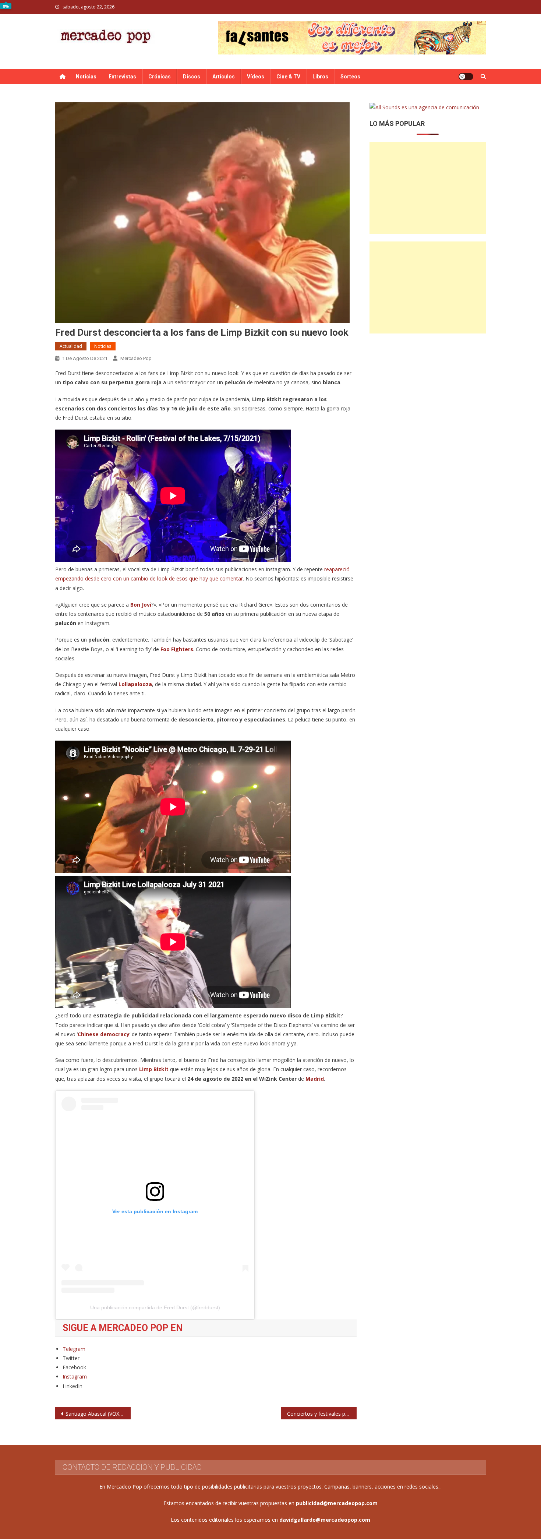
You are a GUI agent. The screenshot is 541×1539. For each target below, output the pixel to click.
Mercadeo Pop (136, 358)
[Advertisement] (427, 188)
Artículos (223, 77)
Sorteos (350, 77)
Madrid (314, 1078)
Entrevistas (122, 77)
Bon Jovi (140, 604)
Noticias (86, 77)
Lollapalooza (135, 684)
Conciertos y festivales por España (322, 1413)
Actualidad (71, 346)
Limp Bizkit (154, 1069)
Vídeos (255, 77)
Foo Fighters (176, 649)
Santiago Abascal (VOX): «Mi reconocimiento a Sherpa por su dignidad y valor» (98, 1413)
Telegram (74, 1348)
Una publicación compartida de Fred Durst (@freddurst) (155, 1307)
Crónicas (159, 77)
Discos (191, 77)
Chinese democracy (104, 1034)
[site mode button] (466, 76)
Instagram (75, 1376)
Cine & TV (288, 77)
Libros (320, 77)
